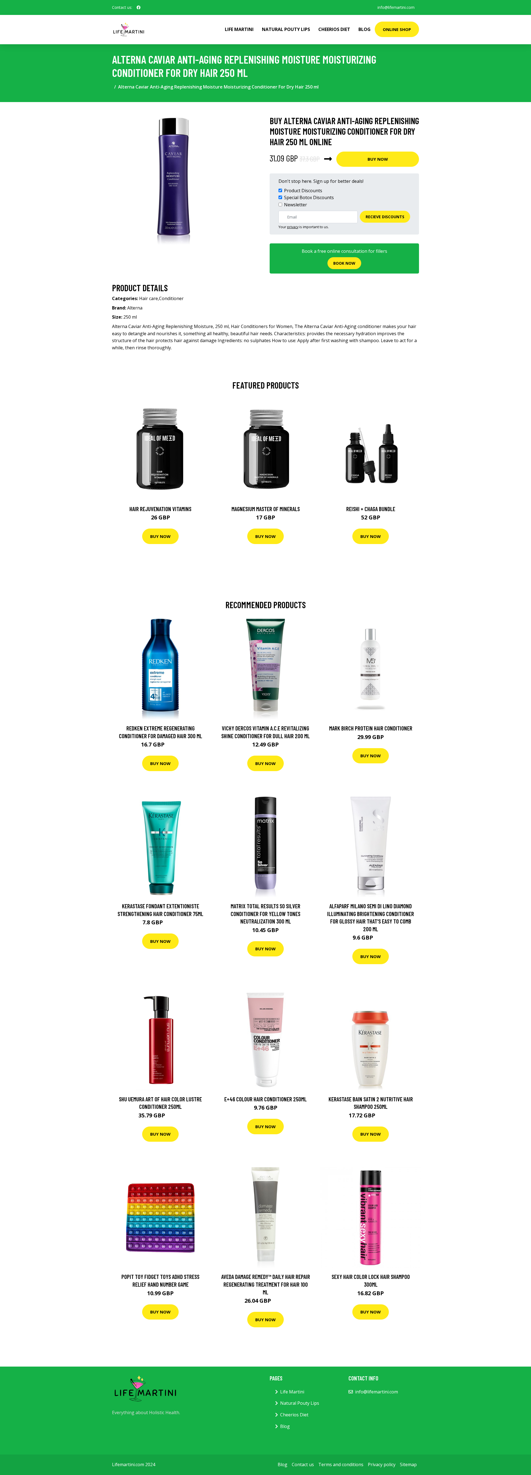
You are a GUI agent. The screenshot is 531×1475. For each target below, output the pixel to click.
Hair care (148, 298)
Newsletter (295, 205)
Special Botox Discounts (309, 197)
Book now (344, 263)
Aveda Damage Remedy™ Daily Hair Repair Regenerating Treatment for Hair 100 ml (265, 1284)
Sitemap (408, 1464)
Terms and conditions (340, 1464)
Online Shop (397, 29)
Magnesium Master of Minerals (265, 508)
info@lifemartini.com (396, 7)
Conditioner (171, 298)
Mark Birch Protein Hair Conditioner (370, 728)
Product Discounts (303, 191)
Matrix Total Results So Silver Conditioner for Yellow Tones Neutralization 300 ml (265, 913)
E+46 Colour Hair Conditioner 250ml (265, 1099)
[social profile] (138, 7)
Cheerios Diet (334, 29)
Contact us (303, 1464)
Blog (364, 29)
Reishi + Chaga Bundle (370, 508)
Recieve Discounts (385, 216)
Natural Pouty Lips (286, 29)
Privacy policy (381, 1464)
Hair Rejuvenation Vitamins (160, 508)
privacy (292, 226)
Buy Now (378, 159)
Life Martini (239, 29)
